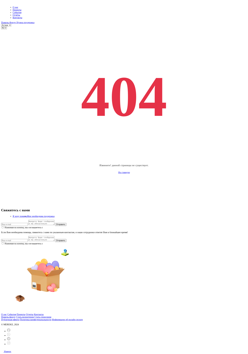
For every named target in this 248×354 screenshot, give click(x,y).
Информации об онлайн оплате (67, 319)
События (17, 12)
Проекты (17, 10)
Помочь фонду (8, 317)
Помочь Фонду (9, 22)
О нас (15, 7)
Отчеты (29, 314)
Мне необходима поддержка (41, 216)
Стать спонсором (42, 317)
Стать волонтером (25, 317)
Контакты (17, 17)
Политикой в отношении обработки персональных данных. (72, 227)
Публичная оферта (10, 319)
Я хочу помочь (20, 216)
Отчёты (16, 15)
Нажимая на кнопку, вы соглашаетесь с (53, 227)
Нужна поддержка (25, 22)
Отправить (60, 224)
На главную (124, 172)
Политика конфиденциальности (35, 319)
